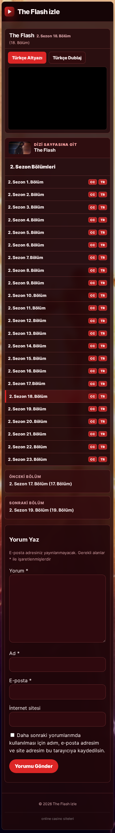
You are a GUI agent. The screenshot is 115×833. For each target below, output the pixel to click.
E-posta (20, 680)
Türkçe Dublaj (67, 57)
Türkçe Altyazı (27, 57)
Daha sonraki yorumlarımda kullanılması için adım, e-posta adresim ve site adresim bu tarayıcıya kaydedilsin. (57, 742)
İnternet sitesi (24, 708)
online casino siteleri (57, 818)
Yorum (18, 571)
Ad (14, 653)
